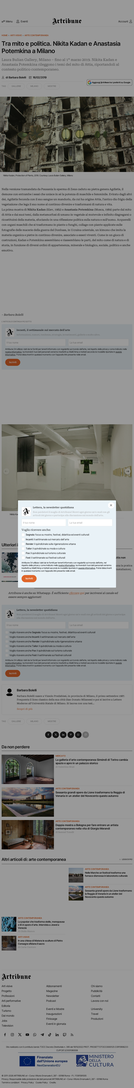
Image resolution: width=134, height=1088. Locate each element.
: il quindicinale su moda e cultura (45, 548)
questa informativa (86, 568)
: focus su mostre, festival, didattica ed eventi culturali (57, 534)
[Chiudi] (111, 505)
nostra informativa (66, 565)
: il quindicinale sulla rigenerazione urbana (51, 544)
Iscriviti (29, 578)
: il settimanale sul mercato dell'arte (47, 539)
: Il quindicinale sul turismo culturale (46, 553)
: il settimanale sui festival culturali (45, 557)
